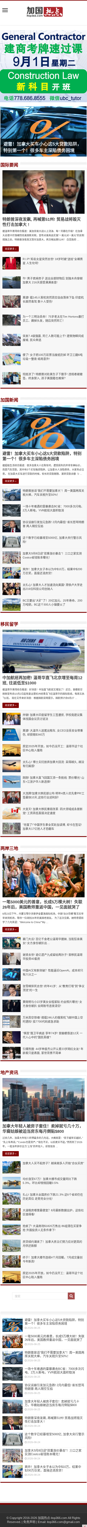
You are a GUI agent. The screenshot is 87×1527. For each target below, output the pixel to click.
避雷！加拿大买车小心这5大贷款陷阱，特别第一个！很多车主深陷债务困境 (54, 1321)
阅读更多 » (10, 249)
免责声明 (29, 1522)
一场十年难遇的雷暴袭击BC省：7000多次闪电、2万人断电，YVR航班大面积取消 (54, 1370)
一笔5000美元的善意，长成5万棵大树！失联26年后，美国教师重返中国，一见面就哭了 (54, 1337)
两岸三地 (9, 848)
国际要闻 (9, 164)
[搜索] (71, 1296)
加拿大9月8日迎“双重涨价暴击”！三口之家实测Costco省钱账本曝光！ (53, 1452)
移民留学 (9, 624)
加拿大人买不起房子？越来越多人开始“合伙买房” (53, 1163)
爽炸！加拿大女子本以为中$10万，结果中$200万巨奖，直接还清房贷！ (53, 1468)
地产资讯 (9, 1072)
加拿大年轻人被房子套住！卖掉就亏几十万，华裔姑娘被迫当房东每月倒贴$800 (52, 1403)
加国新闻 (9, 399)
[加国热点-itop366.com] (43, 10)
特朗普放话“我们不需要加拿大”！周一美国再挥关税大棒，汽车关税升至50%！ (54, 1354)
